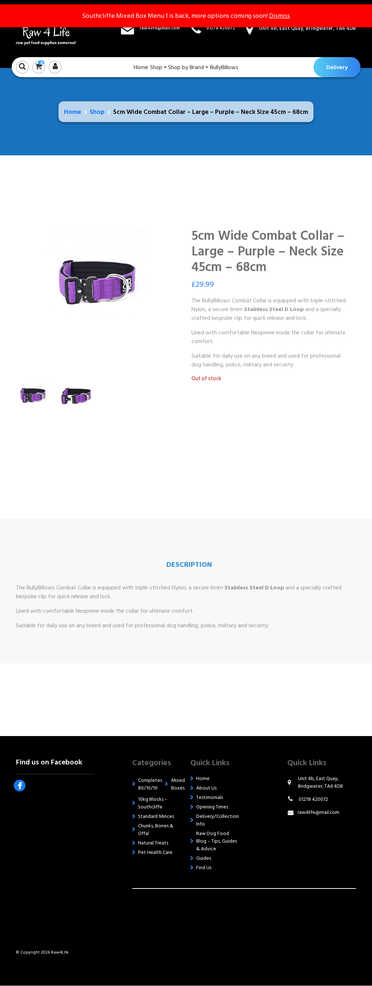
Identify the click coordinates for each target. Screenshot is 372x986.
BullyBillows (224, 67)
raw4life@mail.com (160, 28)
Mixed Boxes (178, 784)
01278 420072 (220, 28)
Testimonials (209, 797)
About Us (206, 788)
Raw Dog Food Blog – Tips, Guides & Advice (216, 841)
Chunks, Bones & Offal (155, 829)
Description (189, 564)
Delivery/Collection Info (217, 820)
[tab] (189, 565)
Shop (156, 67)
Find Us (203, 867)
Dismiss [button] (279, 16)
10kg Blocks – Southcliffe (152, 803)
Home (141, 67)
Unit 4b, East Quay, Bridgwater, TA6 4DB (307, 28)
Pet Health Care (155, 852)
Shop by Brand (186, 67)
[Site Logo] (52, 28)
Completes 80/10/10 (150, 784)
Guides (203, 858)
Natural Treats (153, 843)
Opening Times (212, 807)
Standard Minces (156, 816)
